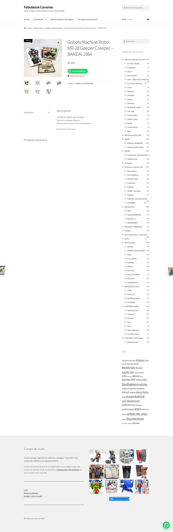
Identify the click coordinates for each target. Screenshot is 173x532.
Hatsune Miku (132, 115)
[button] (58, 42)
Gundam (130, 195)
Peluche (138, 405)
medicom (126, 404)
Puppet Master (132, 127)
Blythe (129, 123)
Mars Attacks (132, 75)
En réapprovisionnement (88, 19)
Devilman (130, 103)
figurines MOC (129, 379)
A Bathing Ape (127, 361)
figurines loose (132, 342)
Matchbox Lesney (133, 298)
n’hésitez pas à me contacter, (68, 469)
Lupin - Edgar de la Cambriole (138, 79)
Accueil (27, 19)
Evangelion (131, 67)
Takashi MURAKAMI (134, 215)
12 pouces (131, 314)
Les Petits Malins (133, 63)
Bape (128, 364)
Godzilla (130, 187)
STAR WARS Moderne (132, 306)
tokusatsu (125, 423)
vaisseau (136, 423)
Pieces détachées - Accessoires (136, 235)
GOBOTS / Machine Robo (53, 28)
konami (130, 396)
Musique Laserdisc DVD (133, 135)
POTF (129, 322)
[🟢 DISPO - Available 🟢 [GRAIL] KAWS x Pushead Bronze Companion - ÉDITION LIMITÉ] (142, 472)
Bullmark (139, 368)
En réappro (128, 163)
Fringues (128, 231)
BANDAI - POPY (132, 179)
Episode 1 (130, 318)
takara (124, 419)
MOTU (129, 71)
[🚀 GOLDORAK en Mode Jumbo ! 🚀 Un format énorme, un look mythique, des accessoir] (96, 472)
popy (138, 409)
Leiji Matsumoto (131, 400)
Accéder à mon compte (33, 496)
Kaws (129, 211)
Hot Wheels (131, 302)
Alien (129, 131)
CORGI (129, 290)
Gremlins (130, 91)
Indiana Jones (132, 119)
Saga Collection (133, 330)
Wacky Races (132, 171)
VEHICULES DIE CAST (132, 286)
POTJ (129, 326)
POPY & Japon (39, 28)
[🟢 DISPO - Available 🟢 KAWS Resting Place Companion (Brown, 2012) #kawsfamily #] (96, 456)
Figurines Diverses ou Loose (135, 59)
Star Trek (130, 111)
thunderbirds (135, 419)
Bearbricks (128, 367)
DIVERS (127, 139)
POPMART (130, 95)
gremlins (133, 388)
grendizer (140, 388)
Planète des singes (134, 107)
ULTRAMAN (131, 203)
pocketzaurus (128, 409)
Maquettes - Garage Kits (133, 227)
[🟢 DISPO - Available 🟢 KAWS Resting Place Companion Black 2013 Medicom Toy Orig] (112, 456)
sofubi (131, 414)
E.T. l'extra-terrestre (134, 83)
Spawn (129, 99)
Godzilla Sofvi (132, 159)
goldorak (125, 388)
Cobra (129, 254)
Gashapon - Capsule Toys (134, 167)
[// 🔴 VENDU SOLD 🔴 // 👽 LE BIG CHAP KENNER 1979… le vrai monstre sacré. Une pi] (142, 456)
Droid (141, 376)
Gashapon (129, 384)
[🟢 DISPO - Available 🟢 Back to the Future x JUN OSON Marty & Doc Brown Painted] (142, 487)
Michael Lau (131, 219)
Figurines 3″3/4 (132, 310)
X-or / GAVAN (132, 258)
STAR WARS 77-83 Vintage (134, 338)
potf (143, 409)
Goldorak (130, 262)
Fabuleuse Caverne (38, 7)
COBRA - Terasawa (134, 191)
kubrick (140, 396)
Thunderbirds (132, 282)
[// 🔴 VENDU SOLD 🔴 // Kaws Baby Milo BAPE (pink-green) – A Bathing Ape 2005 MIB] (96, 487)
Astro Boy (130, 270)
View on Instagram (120, 499)
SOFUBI (127, 151)
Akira (134, 360)
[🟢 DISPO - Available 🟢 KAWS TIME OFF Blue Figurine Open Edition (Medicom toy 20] (127, 487)
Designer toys (130, 207)
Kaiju (145, 392)
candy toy (128, 372)
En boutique (38, 19)
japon (139, 392)
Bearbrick (135, 363)
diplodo (136, 376)
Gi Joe (129, 87)
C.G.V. (26, 490)
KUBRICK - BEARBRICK (135, 143)
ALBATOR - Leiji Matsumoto (137, 199)
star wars (141, 414)
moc (133, 404)
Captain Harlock (139, 372)
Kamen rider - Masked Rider (137, 155)
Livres (127, 239)
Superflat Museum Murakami (62, 19)
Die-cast (130, 376)
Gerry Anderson (132, 175)
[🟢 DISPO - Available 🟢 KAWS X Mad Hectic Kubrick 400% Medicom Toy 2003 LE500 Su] (127, 456)
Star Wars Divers (133, 334)
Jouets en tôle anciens (135, 147)
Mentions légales (31, 493)
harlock (125, 392)
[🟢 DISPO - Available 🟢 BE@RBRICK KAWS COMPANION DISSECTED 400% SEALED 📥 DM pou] (127, 472)
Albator (130, 266)
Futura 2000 (141, 379)
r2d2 (147, 409)
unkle (130, 423)
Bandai (124, 364)
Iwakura (133, 392)
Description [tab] (28, 112)
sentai (124, 414)
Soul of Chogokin (133, 274)
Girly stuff (131, 278)
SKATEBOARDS (132, 223)
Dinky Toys (131, 294)
